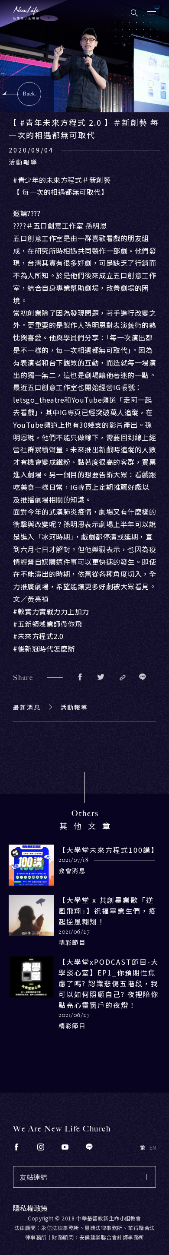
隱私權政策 (30, 1208)
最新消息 (27, 707)
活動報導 (74, 707)
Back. (30, 94)
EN (153, 1147)
